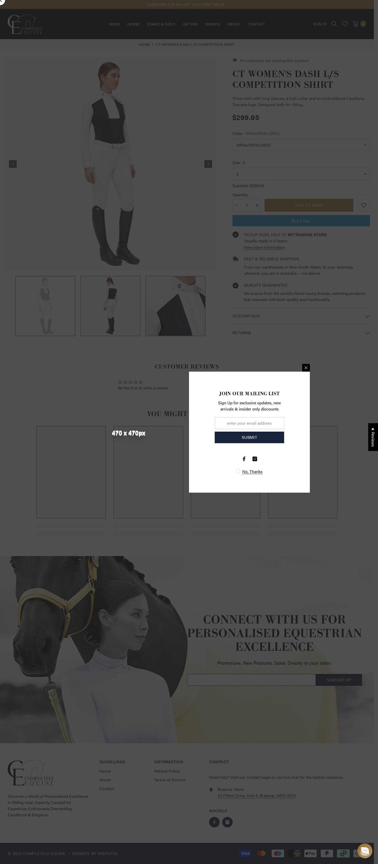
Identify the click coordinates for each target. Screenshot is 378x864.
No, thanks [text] (252, 471)
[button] (364, 850)
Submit (249, 437)
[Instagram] (254, 459)
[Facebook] (244, 459)
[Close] (306, 368)
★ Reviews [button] (373, 437)
